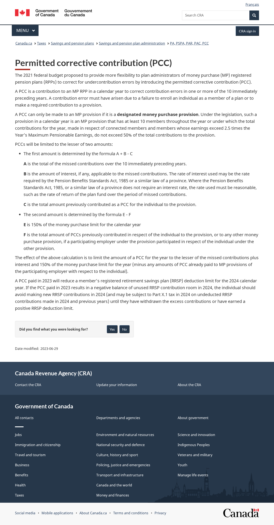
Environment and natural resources (125, 434)
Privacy (160, 513)
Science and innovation (196, 434)
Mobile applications (57, 513)
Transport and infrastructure (119, 475)
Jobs (18, 434)
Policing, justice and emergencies (123, 465)
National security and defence (120, 444)
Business (22, 465)
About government (193, 417)
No (124, 329)
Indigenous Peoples (194, 444)
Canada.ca (23, 43)
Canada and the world (114, 485)
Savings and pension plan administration (132, 43)
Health (20, 485)
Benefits (21, 475)
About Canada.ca (93, 513)
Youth (182, 465)
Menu (23, 30)
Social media (25, 513)
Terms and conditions (130, 513)
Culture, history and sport (117, 455)
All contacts (24, 417)
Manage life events (193, 475)
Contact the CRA (28, 384)
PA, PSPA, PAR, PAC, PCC (189, 43)
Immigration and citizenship (38, 444)
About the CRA (189, 384)
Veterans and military (195, 455)
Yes (112, 329)
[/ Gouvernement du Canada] (53, 13)
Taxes (41, 43)
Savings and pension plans (72, 43)
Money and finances (112, 495)
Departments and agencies (118, 417)
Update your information (116, 384)
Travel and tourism (30, 455)
